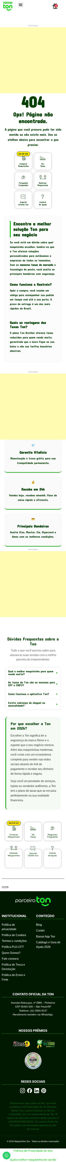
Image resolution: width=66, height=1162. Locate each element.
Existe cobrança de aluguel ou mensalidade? (33, 704)
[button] (20, 5)
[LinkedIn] (36, 1090)
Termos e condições (14, 940)
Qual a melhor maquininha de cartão (33, 1159)
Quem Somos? (11, 952)
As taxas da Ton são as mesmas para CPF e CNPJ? (33, 684)
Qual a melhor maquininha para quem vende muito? (33, 673)
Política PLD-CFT (13, 946)
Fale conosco (10, 958)
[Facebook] (29, 1090)
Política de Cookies (14, 935)
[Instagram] (22, 1090)
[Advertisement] (33, 60)
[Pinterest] (43, 1090)
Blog (39, 924)
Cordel (40, 930)
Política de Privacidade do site (33, 1151)
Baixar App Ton (45, 936)
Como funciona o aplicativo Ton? (33, 694)
